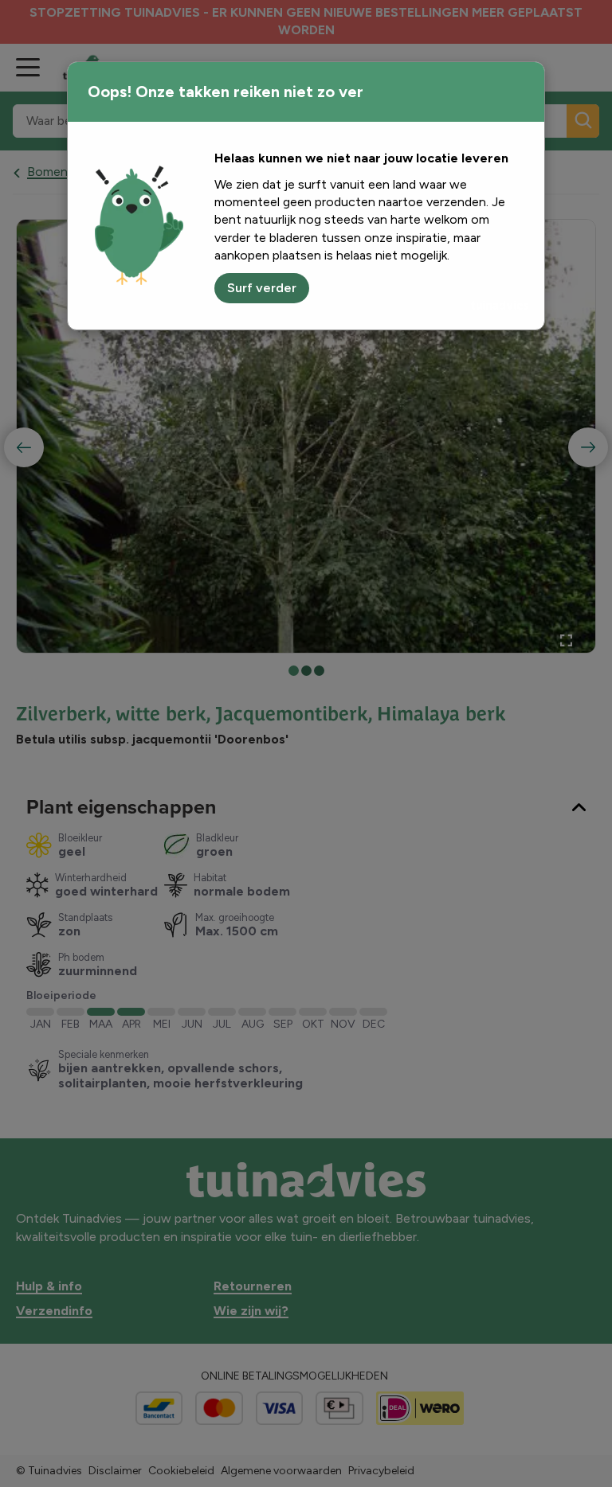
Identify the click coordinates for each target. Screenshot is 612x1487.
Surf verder (261, 287)
